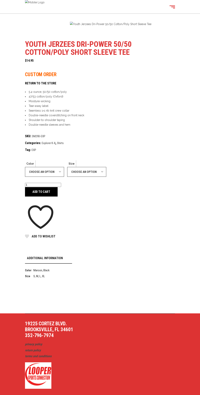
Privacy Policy (33, 344)
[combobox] (44, 172)
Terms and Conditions (38, 356)
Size (72, 163)
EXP (34, 150)
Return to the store (40, 83)
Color (30, 163)
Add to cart (41, 192)
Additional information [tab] (45, 258)
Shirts (60, 143)
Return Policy (33, 350)
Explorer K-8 (48, 143)
